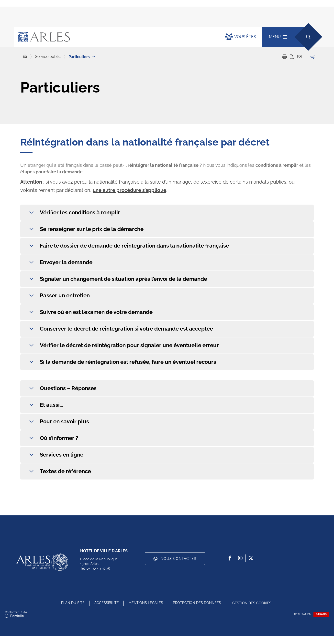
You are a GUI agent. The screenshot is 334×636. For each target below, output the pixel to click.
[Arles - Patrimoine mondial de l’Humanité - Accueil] (42, 562)
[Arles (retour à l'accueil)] (114, 37)
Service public (48, 56)
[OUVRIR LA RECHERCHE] (308, 37)
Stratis (321, 614)
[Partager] (312, 57)
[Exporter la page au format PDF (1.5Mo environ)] (292, 57)
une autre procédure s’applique (129, 190)
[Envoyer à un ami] (299, 57)
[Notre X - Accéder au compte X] (251, 558)
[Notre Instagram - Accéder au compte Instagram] (240, 558)
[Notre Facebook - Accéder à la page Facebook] (230, 558)
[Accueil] (25, 57)
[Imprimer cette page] (284, 57)
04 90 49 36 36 (98, 568)
